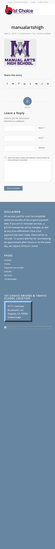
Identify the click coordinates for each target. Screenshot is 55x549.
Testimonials (10, 279)
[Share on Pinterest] (19, 83)
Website (42, 148)
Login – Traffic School (39, 2)
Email (41, 137)
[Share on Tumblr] (30, 83)
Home (7, 263)
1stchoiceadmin (43, 33)
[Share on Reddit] (42, 83)
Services (8, 275)
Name (42, 127)
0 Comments (25, 33)
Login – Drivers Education (18, 2)
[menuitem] (18, 2)
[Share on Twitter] (13, 83)
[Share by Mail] (48, 83)
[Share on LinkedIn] (25, 83)
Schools (7, 271)
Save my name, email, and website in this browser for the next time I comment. (29, 159)
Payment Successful (13, 267)
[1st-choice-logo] (22, 9)
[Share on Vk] (36, 83)
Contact (8, 260)
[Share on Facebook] (7, 83)
